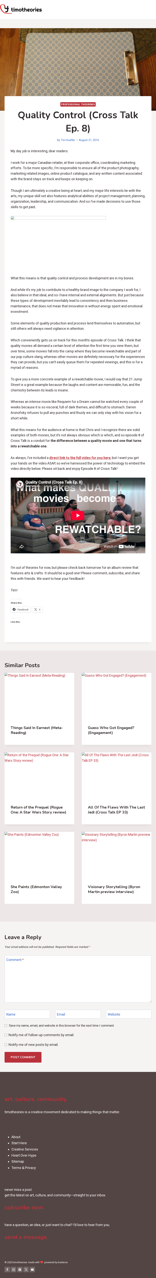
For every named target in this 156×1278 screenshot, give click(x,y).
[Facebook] (7, 1269)
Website (114, 1014)
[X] (26, 1269)
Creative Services (24, 1149)
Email (61, 1014)
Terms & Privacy (23, 1168)
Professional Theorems (78, 104)
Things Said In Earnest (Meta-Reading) (37, 730)
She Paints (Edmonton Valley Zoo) (36, 889)
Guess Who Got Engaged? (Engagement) (111, 730)
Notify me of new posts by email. (33, 1045)
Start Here (19, 1143)
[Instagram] (13, 1269)
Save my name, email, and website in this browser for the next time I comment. (61, 1025)
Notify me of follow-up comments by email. (41, 1035)
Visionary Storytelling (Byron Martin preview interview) (114, 889)
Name (10, 1014)
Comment (15, 960)
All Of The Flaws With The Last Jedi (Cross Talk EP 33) (116, 810)
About (15, 1137)
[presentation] (39, 696)
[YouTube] (32, 1269)
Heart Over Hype (23, 1155)
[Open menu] (152, 9)
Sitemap (17, 1161)
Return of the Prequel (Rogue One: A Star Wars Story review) (38, 810)
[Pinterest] (20, 1269)
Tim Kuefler (68, 140)
